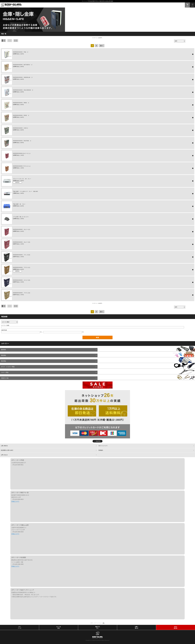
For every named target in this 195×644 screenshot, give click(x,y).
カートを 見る (58, 627)
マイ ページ (19, 627)
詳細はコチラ (15, 501)
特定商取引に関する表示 (7, 450)
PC (103, 623)
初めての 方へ (97, 627)
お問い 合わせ (136, 627)
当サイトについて (103, 445)
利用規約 (101, 450)
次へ (101, 45)
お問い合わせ (4, 454)
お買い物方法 (4, 445)
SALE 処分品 (175, 627)
